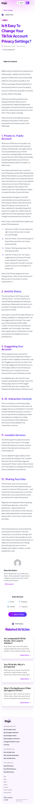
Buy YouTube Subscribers (11, 755)
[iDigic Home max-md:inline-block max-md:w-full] (8, 721)
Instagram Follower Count (11, 741)
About (5, 782)
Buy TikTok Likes (8, 766)
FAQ (5, 776)
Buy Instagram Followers (11, 732)
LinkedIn (12, 606)
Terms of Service (8, 790)
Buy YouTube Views (9, 758)
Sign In (5, 784)
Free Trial (6, 744)
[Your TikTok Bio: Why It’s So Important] (17, 671)
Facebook (24, 602)
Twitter (12, 602)
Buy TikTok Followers (10, 769)
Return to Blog (19, 614)
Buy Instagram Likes (10, 729)
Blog (5, 779)
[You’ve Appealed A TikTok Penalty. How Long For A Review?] (17, 647)
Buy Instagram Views (10, 735)
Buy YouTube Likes (9, 752)
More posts (10, 584)
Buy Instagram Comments (12, 738)
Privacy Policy (7, 792)
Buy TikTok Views (9, 772)
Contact (6, 787)
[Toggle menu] (32, 2)
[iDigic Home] (4, 3)
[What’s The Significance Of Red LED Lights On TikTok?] (17, 695)
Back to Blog (8, 10)
